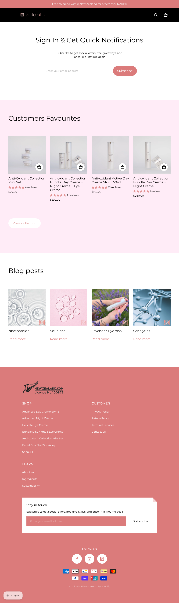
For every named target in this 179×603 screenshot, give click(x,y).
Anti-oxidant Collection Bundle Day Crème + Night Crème (151, 182)
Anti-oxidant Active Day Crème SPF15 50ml (110, 180)
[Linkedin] (102, 559)
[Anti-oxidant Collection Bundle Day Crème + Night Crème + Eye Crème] (68, 155)
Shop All (27, 452)
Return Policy (100, 418)
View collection (25, 223)
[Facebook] (77, 559)
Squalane (58, 331)
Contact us (99, 431)
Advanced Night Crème (37, 418)
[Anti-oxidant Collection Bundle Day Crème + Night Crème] (152, 155)
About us (28, 472)
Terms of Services (103, 425)
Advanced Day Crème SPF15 (40, 411)
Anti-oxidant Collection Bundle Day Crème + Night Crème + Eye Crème (68, 184)
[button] (156, 15)
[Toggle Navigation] (13, 15)
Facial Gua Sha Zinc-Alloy (38, 445)
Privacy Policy (100, 411)
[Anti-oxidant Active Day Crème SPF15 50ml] (110, 155)
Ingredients (29, 479)
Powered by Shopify (98, 586)
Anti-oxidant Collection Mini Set (42, 438)
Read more (17, 339)
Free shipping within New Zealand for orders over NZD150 (89, 4)
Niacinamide (18, 331)
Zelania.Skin (78, 586)
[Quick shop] (39, 167)
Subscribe (125, 71)
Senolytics (141, 331)
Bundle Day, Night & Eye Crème (42, 431)
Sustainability (31, 485)
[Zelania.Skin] (32, 15)
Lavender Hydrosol (107, 331)
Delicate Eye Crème (35, 425)
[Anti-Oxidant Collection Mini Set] (27, 155)
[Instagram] (89, 559)
